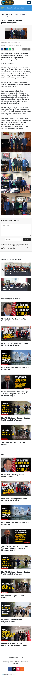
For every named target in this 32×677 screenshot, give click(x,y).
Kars (12, 14)
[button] (23, 49)
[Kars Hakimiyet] (7, 2)
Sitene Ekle (16, 663)
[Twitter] (5, 49)
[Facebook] (2, 49)
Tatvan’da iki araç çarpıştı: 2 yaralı (16, 8)
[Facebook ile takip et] (10, 669)
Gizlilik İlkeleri (24, 661)
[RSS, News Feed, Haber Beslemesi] (22, 669)
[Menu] (28, 2)
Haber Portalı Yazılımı (9, 674)
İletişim (17, 661)
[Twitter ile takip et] (14, 669)
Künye (11, 661)
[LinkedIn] (7, 49)
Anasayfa (5, 14)
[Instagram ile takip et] (18, 669)
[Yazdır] (13, 49)
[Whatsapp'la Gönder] (10, 49)
